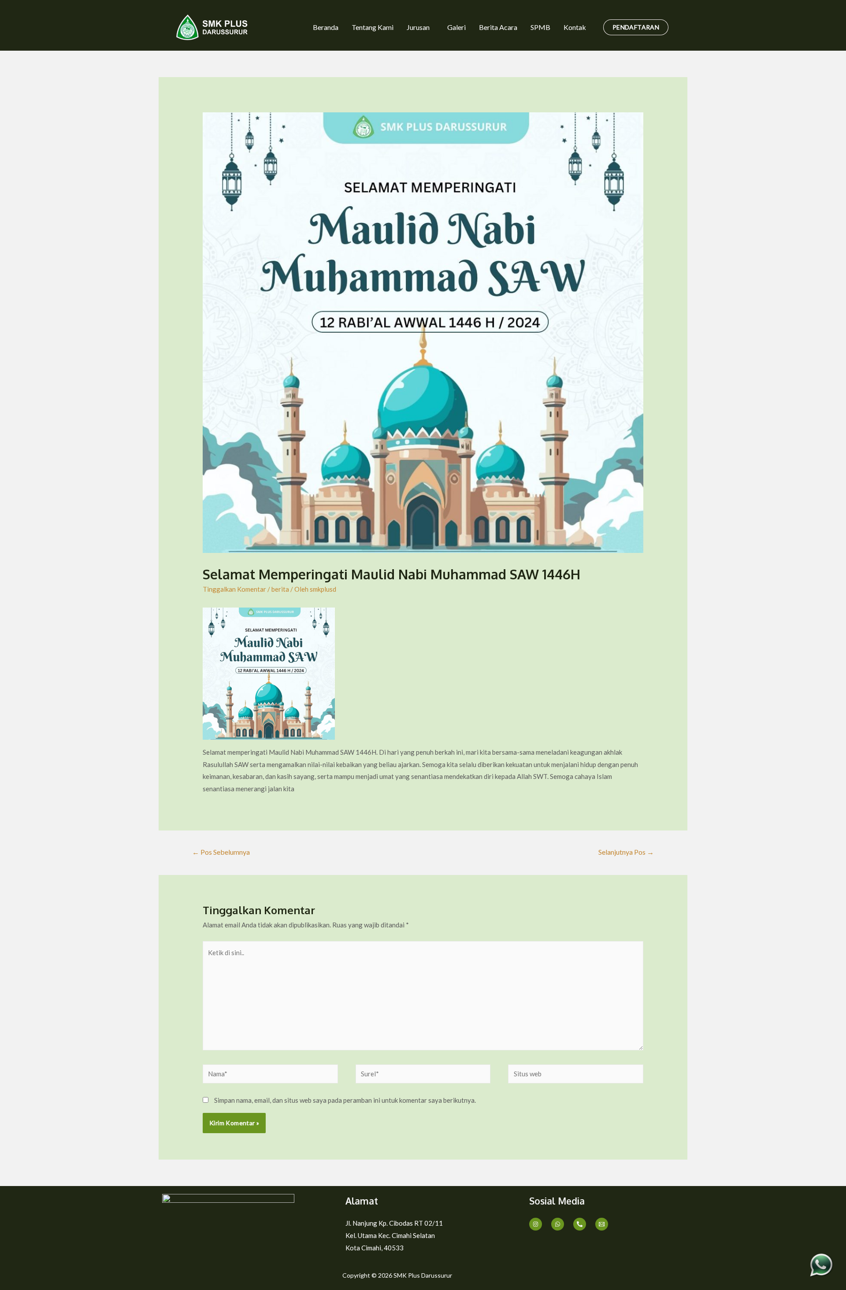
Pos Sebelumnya (221, 852)
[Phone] (579, 1224)
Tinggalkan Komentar (234, 589)
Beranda (325, 27)
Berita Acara (498, 27)
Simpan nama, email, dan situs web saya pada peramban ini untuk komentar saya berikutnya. (345, 1100)
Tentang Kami (372, 27)
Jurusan (418, 27)
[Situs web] (575, 1075)
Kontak (575, 27)
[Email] (601, 1224)
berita (280, 589)
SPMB (540, 27)
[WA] (557, 1224)
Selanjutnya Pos (626, 852)
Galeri (456, 27)
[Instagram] (535, 1224)
